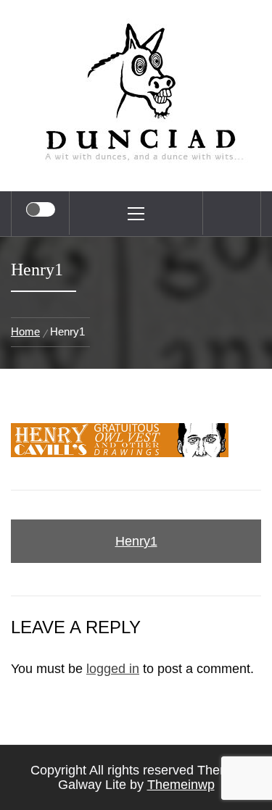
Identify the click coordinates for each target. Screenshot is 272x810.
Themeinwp (181, 784)
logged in (112, 668)
